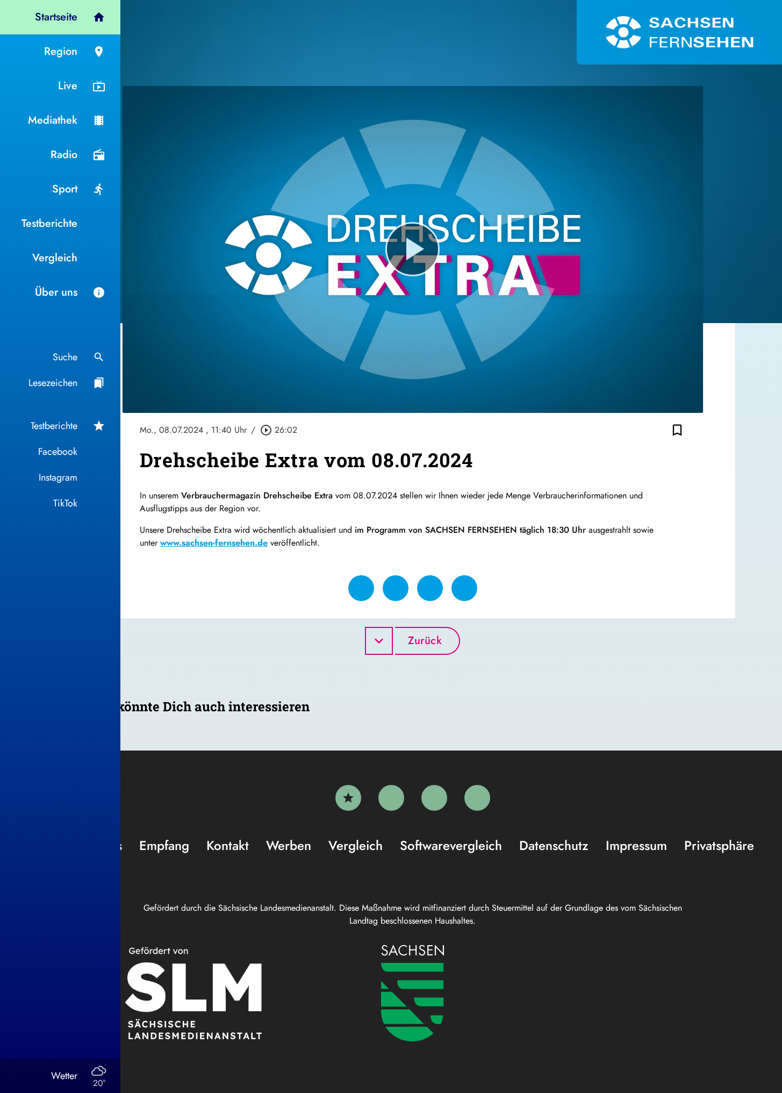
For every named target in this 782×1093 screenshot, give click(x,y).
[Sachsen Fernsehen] (679, 32)
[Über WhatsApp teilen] (430, 588)
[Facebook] (391, 798)
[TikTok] (477, 798)
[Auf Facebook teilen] (361, 588)
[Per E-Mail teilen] (464, 588)
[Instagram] (434, 798)
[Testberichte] (348, 798)
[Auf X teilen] (395, 588)
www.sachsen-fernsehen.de (214, 543)
